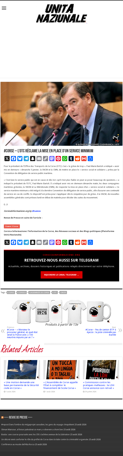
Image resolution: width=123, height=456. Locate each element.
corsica (22, 293)
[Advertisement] (61, 55)
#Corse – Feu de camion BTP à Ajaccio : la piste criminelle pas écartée (101, 331)
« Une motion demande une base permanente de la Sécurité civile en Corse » (21, 385)
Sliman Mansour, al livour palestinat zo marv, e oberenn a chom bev (32, 429)
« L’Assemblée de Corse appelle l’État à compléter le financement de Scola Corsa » (60, 385)
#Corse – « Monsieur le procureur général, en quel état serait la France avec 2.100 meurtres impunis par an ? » (22, 332)
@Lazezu (36, 211)
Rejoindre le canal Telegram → (61, 275)
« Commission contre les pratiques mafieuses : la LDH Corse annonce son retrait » (98, 385)
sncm (63, 293)
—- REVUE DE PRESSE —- (18, 417)
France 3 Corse (11, 226)
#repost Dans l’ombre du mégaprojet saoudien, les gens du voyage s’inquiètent (37, 424)
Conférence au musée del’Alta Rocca (17, 444)
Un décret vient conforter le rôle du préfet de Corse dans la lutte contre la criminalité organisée (44, 439)
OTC (55, 293)
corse (11, 293)
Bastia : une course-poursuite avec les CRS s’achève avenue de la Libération (35, 434)
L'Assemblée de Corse (39, 293)
